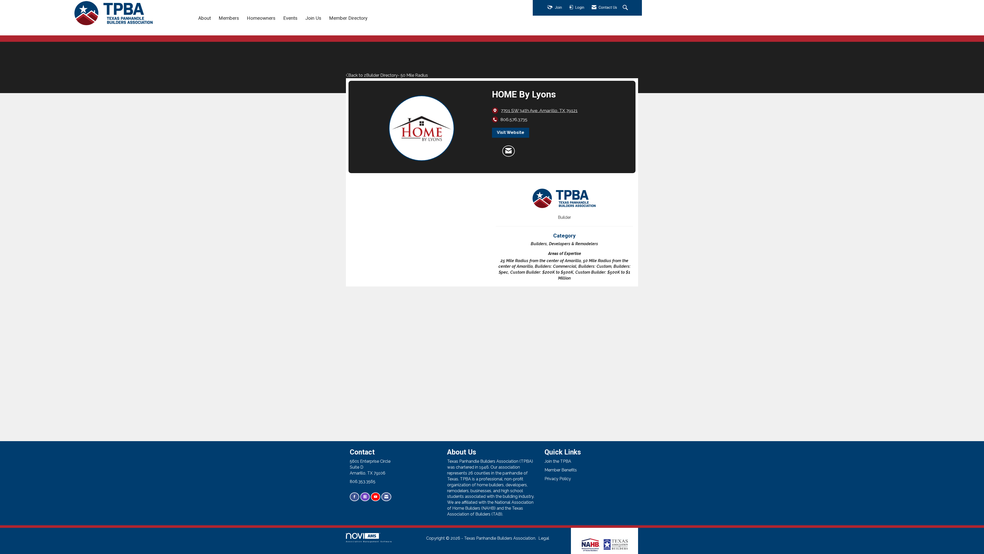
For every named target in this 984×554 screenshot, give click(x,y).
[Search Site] (626, 8)
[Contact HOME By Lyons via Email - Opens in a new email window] (508, 151)
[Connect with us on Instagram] (365, 496)
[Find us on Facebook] (354, 496)
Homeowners (261, 18)
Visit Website (510, 132)
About (204, 18)
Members (229, 18)
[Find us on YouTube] (375, 496)
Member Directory (348, 18)
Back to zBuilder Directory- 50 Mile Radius (388, 75)
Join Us (313, 18)
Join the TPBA (558, 461)
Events (290, 18)
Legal (543, 538)
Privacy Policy (558, 478)
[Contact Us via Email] (386, 496)
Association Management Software (369, 541)
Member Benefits (561, 470)
